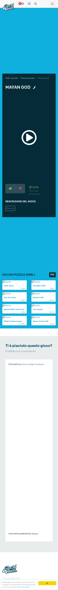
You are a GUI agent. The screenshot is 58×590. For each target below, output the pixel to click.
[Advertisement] (29, 40)
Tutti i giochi (11, 78)
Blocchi (10, 208)
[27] (23, 4)
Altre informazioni (23, 587)
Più (52, 274)
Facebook (39, 364)
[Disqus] (29, 410)
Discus (25, 364)
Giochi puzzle (28, 78)
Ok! (47, 583)
